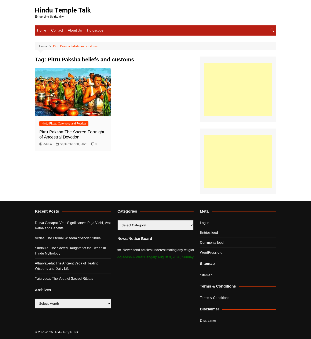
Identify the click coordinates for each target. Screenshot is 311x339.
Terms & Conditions (214, 298)
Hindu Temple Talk (63, 10)
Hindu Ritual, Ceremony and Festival (63, 123)
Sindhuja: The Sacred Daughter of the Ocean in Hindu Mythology (70, 250)
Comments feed (212, 242)
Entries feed (209, 232)
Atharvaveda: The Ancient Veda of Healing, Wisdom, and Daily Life (67, 266)
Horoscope (95, 30)
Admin (47, 144)
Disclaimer (208, 320)
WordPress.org (211, 252)
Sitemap (206, 275)
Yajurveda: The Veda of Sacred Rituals (64, 278)
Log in (204, 223)
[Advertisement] (238, 89)
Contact (57, 30)
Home (41, 30)
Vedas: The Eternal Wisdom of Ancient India (68, 238)
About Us (75, 30)
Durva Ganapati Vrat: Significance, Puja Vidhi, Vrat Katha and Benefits (73, 225)
